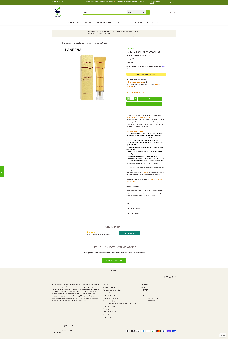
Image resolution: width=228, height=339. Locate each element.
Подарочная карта (109, 306)
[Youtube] (55, 2)
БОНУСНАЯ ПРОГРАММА (150, 298)
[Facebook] (52, 2)
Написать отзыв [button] (129, 233)
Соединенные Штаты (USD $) (156, 2)
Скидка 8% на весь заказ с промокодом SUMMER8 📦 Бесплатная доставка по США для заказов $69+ (114, 1)
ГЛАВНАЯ (144, 284)
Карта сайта (107, 314)
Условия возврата (109, 287)
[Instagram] (57, 2)
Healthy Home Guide (109, 317)
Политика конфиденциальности (113, 301)
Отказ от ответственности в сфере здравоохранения (120, 303)
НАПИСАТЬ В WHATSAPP (114, 261)
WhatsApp (158, 84)
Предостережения (132, 213)
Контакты (106, 309)
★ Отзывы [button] (2, 171)
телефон (129, 86)
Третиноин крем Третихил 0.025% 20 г (139, 117)
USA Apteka (130, 48)
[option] (92, 75)
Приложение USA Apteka (111, 312)
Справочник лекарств (110, 295)
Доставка (106, 284)
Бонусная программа (136, 92)
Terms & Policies (66, 300)
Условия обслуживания (110, 298)
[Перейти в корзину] (174, 12)
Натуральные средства (149, 293)
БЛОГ (143, 295)
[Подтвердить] (148, 12)
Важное (129, 203)
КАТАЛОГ (144, 290)
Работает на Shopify (57, 332)
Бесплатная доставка (136, 82)
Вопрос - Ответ (108, 293)
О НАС (143, 287)
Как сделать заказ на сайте (112, 290)
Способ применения (133, 208)
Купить (144, 104)
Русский (171, 2)
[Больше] (135, 98)
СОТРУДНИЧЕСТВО (148, 301)
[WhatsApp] (60, 2)
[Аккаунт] (170, 12)
